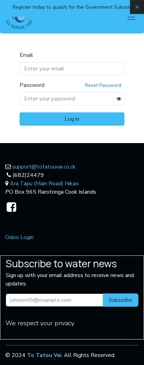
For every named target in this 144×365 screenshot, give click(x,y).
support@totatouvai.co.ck (43, 167)
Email (26, 55)
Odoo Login (19, 237)
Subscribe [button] (120, 300)
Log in (72, 119)
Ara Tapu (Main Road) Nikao (44, 183)
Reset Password (103, 85)
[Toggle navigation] (131, 16)
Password (32, 85)
